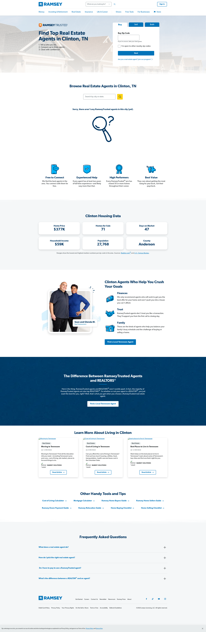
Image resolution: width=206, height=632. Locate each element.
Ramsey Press (121, 599)
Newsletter (103, 599)
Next (136, 53)
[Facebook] (146, 599)
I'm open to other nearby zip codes (136, 46)
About (129, 599)
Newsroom (111, 599)
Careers (86, 599)
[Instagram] (165, 599)
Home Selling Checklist (151, 508)
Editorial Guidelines (115, 608)
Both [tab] (152, 25)
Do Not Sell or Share (82, 608)
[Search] (114, 4)
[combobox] (101, 4)
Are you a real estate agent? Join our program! (134, 59)
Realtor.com (126, 253)
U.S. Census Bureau (141, 253)
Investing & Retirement (58, 12)
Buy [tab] (120, 25)
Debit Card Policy (44, 608)
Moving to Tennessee (50, 447)
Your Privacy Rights (68, 608)
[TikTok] (152, 599)
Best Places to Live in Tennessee (144, 447)
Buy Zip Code (124, 33)
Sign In (162, 4)
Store (158, 12)
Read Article (57, 472)
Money (41, 12)
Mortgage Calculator (83, 501)
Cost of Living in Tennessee (98, 447)
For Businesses (144, 12)
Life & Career (102, 12)
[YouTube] (159, 599)
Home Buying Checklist (121, 508)
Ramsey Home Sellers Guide (148, 501)
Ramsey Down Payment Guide (55, 508)
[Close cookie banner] (202, 628)
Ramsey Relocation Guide (89, 508)
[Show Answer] (164, 547)
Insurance (89, 12)
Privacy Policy (89, 628)
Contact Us (94, 599)
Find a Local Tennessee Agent (120, 342)
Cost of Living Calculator (53, 501)
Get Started (79, 599)
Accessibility (104, 608)
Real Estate (76, 12)
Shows (118, 12)
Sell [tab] (136, 25)
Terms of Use (99, 628)
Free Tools (129, 12)
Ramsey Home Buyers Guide (114, 501)
